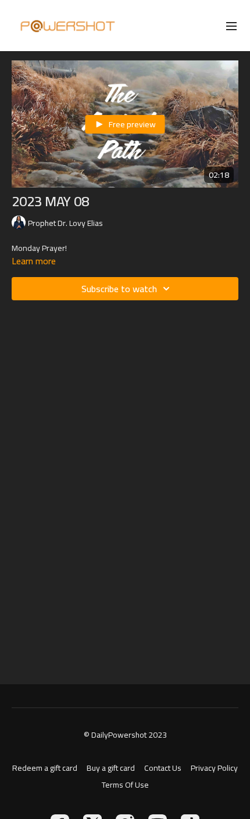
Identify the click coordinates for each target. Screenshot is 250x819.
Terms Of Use (125, 785)
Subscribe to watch (119, 288)
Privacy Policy (214, 768)
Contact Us (162, 768)
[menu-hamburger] (231, 25)
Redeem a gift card (44, 768)
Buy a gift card (111, 768)
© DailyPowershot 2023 (125, 735)
